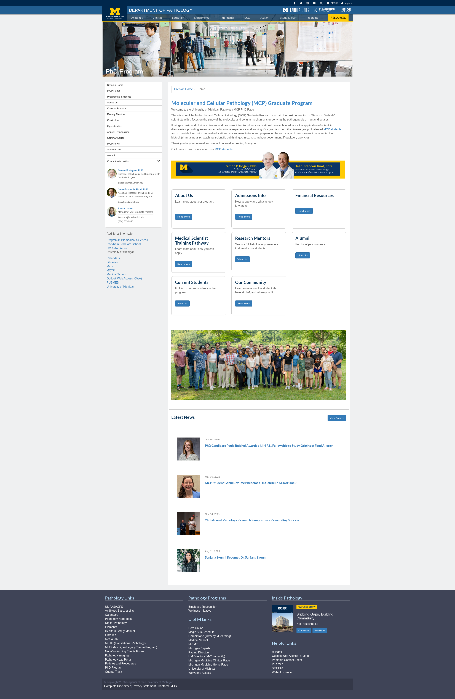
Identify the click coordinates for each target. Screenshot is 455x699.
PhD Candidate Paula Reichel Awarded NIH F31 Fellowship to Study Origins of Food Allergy (269, 445)
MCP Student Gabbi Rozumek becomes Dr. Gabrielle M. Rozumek (250, 483)
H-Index (277, 651)
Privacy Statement (144, 686)
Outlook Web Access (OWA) (124, 278)
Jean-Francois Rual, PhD (133, 189)
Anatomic (137, 17)
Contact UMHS (167, 686)
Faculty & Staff (287, 17)
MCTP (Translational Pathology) (125, 643)
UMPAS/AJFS (114, 606)
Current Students (116, 108)
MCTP (111, 270)
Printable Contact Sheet (287, 659)
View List (242, 259)
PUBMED (113, 282)
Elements (111, 627)
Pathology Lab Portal (118, 659)
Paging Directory (199, 652)
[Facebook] (294, 3)
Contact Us (303, 630)
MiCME (193, 644)
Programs (312, 17)
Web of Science (282, 672)
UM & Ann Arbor (117, 248)
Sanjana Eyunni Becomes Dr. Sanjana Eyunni (235, 557)
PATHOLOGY (160, 10)
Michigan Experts (199, 648)
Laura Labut (125, 208)
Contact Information (118, 161)
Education (178, 17)
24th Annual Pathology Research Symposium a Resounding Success (252, 520)
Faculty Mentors (116, 114)
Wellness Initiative (199, 610)
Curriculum (113, 120)
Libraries (112, 262)
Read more (304, 211)
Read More (183, 216)
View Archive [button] (337, 418)
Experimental (202, 17)
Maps (110, 266)
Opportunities (114, 126)
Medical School (116, 274)
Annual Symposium (118, 131)
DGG (247, 17)
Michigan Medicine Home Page (208, 664)
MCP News (113, 143)
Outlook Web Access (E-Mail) (290, 655)
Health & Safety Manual (120, 631)
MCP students (332, 129)
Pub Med (277, 664)
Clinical (157, 17)
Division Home (115, 84)
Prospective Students (119, 96)
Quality (264, 17)
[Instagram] (307, 3)
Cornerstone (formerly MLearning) (209, 636)
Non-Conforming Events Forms (124, 651)
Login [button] (347, 3)
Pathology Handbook (118, 618)
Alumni (111, 155)
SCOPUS (278, 668)
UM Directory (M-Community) (206, 656)
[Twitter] (301, 3)
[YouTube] (314, 3)
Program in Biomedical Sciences (127, 240)
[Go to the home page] (114, 14)
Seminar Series (115, 137)
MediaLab (111, 639)
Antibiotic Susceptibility (119, 610)
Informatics (227, 17)
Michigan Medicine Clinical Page (209, 660)
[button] (296, 10)
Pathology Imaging (117, 655)
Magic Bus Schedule (201, 631)
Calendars (113, 258)
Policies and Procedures (120, 663)
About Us (112, 102)
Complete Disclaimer (117, 686)
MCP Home (113, 90)
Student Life (114, 149)
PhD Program (113, 667)
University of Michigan (121, 286)
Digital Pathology (116, 622)
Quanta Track (113, 671)
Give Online (195, 628)
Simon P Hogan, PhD (130, 170)
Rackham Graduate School (124, 244)
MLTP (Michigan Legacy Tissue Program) (131, 647)
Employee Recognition (202, 606)
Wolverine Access (199, 672)
